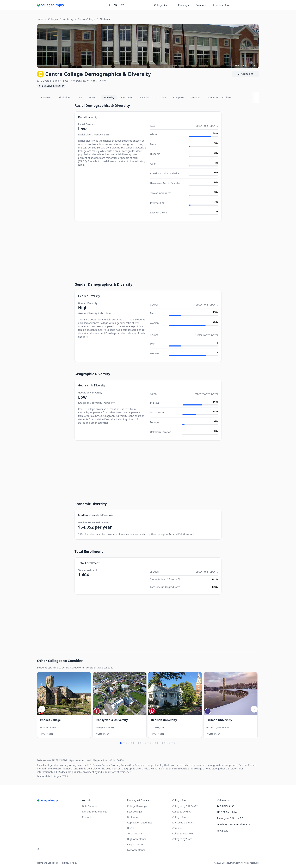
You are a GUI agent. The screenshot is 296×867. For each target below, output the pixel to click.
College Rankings (137, 806)
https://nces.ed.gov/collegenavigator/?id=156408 (96, 760)
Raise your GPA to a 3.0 (230, 818)
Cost (79, 97)
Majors (93, 97)
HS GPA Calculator (227, 812)
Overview (45, 97)
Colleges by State (182, 839)
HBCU (130, 828)
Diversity (109, 97)
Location (161, 97)
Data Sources (89, 806)
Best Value (133, 817)
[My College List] (122, 5)
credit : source (242, 65)
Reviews (195, 97)
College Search (180, 817)
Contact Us (88, 817)
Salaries (144, 97)
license (254, 65)
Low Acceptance (136, 850)
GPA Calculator (225, 806)
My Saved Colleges (183, 822)
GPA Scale (222, 830)
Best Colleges (135, 811)
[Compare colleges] (115, 5)
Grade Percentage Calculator (233, 824)
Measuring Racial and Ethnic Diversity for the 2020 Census (86, 768)
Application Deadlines (139, 822)
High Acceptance (136, 839)
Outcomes (127, 97)
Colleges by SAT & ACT (185, 806)
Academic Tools (222, 5)
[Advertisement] (54, 154)
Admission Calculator (219, 97)
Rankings (183, 5)
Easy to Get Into (136, 844)
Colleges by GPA (181, 811)
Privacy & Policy (69, 863)
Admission (64, 97)
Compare (201, 5)
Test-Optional (135, 833)
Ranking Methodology (94, 811)
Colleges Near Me (182, 833)
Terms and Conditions (47, 863)
